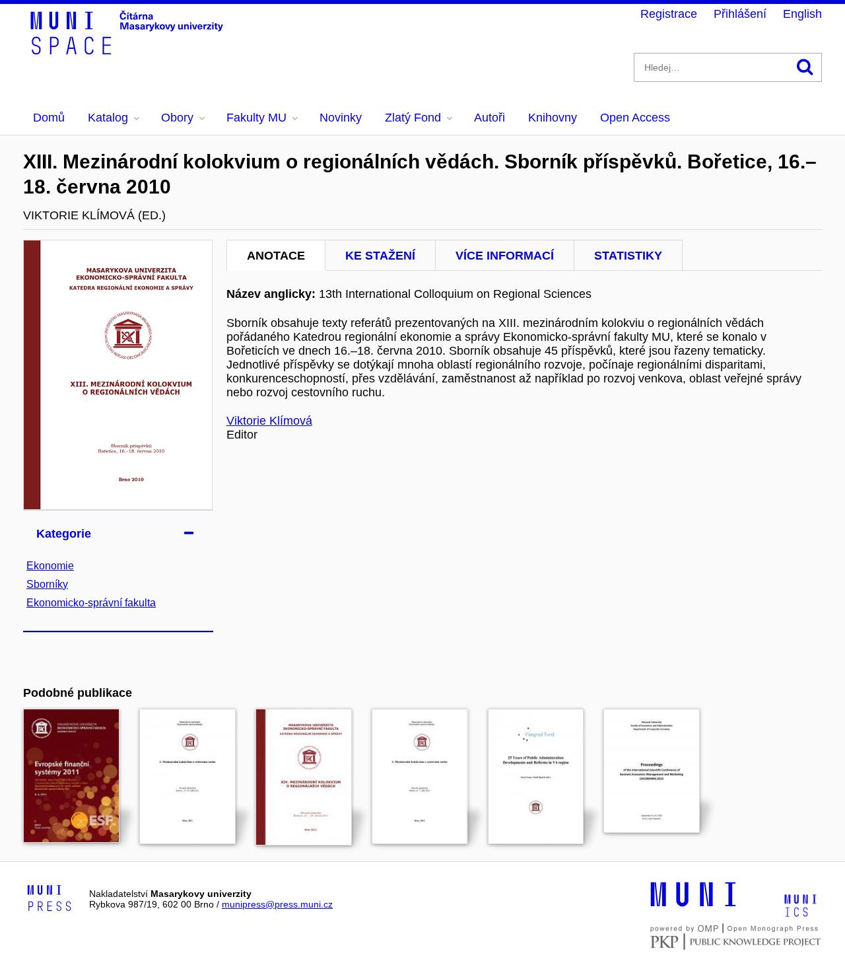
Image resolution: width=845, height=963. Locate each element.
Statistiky (628, 255)
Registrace (668, 13)
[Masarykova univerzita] (693, 905)
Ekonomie (50, 565)
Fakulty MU (256, 117)
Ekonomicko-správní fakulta (91, 602)
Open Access (635, 117)
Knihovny (552, 117)
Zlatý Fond (413, 117)
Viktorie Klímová (269, 420)
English (802, 13)
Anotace (276, 255)
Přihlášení (740, 13)
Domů (49, 117)
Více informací (505, 255)
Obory (177, 117)
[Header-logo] (128, 50)
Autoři (489, 117)
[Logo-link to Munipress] (49, 899)
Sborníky (47, 584)
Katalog (108, 117)
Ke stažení (380, 255)
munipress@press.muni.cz (277, 904)
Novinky (341, 117)
